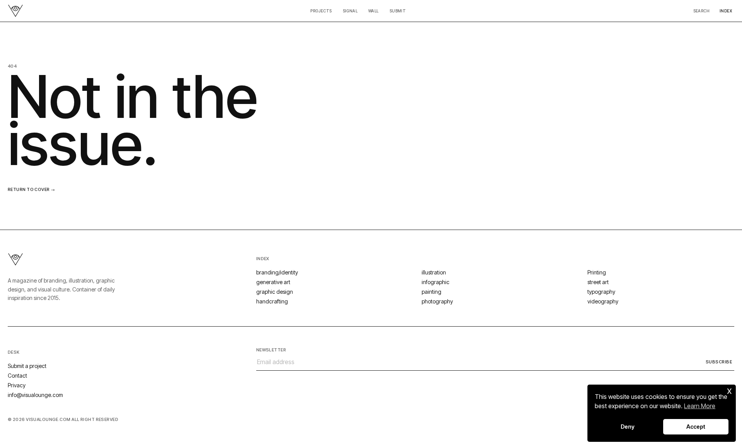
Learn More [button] (699, 406)
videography (602, 301)
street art (598, 282)
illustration (434, 272)
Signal (350, 11)
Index (726, 11)
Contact (17, 375)
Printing (596, 272)
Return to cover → (31, 189)
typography (601, 291)
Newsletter (271, 350)
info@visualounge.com (35, 395)
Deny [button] (628, 426)
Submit (398, 11)
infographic (435, 282)
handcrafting (272, 301)
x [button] (729, 390)
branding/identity (277, 272)
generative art (273, 282)
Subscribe (719, 362)
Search (701, 11)
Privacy (17, 385)
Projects (321, 11)
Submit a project (27, 366)
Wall (373, 11)
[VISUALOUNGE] (15, 11)
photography (437, 301)
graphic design (274, 291)
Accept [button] (695, 426)
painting (431, 291)
